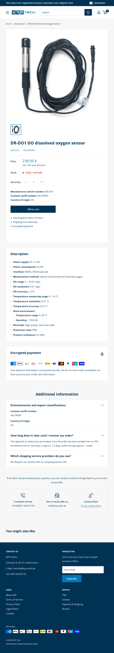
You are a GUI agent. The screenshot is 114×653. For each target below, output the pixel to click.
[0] (105, 12)
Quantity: (16, 182)
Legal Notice (12, 608)
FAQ (64, 594)
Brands (65, 608)
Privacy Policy (13, 604)
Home (8, 23)
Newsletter (99, 2)
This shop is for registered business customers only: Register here (39, 2)
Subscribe (72, 578)
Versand (41, 165)
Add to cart (33, 209)
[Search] (88, 12)
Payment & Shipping (72, 604)
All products (19, 23)
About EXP (11, 594)
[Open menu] (7, 12)
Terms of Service (14, 599)
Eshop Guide (32, 643)
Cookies (10, 613)
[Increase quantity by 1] (41, 182)
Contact (66, 599)
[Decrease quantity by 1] (26, 182)
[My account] (98, 12)
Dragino (15, 150)
